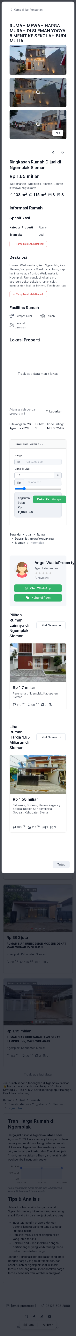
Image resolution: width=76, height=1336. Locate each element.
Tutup (61, 864)
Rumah (41, 534)
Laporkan (55, 411)
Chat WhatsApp (40, 588)
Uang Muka (21, 468)
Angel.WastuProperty (54, 562)
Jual (29, 534)
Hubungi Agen (40, 597)
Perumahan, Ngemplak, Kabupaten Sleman (35, 695)
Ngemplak (37, 542)
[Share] (53, 152)
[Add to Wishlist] (62, 152)
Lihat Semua (49, 625)
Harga (18, 455)
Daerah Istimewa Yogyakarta (34, 538)
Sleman (20, 542)
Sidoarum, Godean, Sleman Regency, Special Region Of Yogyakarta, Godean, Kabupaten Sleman (37, 809)
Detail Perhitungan (49, 499)
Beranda (15, 534)
